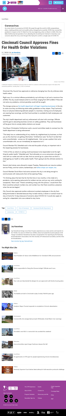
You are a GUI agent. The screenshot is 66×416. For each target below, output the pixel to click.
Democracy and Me (43, 394)
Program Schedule (29, 394)
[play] (4, 9)
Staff (52, 398)
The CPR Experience (30, 386)
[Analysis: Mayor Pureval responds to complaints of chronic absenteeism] (7, 306)
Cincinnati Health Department (42, 208)
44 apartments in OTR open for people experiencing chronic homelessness (36, 357)
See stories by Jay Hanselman (21, 241)
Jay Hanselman (15, 52)
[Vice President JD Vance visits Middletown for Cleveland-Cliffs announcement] (7, 256)
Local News (5, 19)
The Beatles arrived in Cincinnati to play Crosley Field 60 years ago (34, 293)
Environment (17, 316)
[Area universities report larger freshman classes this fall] (7, 344)
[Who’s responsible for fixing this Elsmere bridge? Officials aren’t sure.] (7, 268)
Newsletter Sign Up (30, 398)
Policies (40, 398)
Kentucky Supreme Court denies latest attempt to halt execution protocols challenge (39, 369)
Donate (59, 3)
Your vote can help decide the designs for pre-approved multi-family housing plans (39, 281)
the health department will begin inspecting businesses (36, 106)
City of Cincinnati (24, 208)
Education (16, 341)
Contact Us (41, 390)
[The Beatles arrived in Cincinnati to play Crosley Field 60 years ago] (7, 294)
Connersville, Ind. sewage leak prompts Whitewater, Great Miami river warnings (37, 319)
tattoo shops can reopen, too (46, 167)
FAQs (52, 395)
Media (15, 291)
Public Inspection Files (55, 387)
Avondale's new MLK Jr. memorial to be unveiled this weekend (32, 331)
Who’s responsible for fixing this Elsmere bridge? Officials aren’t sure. (35, 268)
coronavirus (10, 212)
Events (39, 386)
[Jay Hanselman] (5, 229)
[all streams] (63, 8)
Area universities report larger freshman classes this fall (30, 344)
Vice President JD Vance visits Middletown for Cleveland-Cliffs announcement (37, 256)
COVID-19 (21, 212)
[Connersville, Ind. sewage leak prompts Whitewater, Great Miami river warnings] (7, 319)
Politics (16, 253)
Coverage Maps (55, 391)
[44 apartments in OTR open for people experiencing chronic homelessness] (7, 357)
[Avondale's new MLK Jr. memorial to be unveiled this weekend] (7, 332)
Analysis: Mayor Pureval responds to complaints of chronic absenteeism (35, 306)
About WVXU (28, 390)
